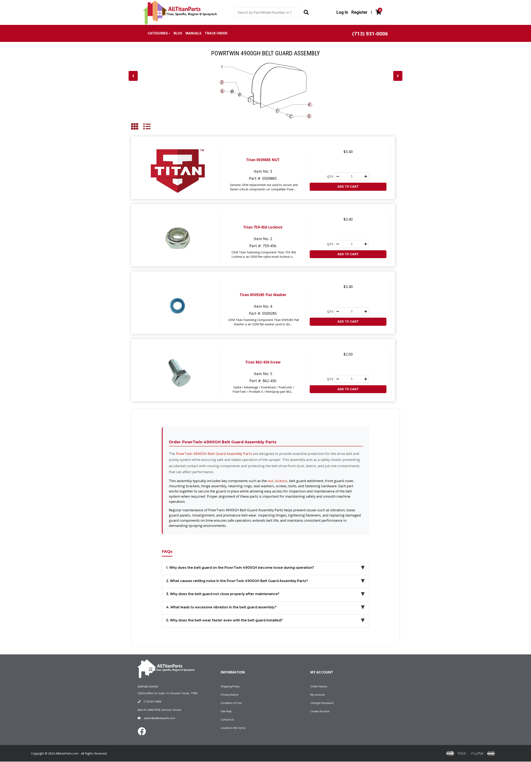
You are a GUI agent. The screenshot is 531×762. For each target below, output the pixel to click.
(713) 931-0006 (152, 701)
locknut (281, 480)
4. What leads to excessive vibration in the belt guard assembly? (221, 607)
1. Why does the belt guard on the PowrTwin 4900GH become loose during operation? (240, 568)
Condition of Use (231, 703)
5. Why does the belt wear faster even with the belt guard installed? (224, 620)
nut (270, 480)
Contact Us (227, 719)
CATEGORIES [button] (158, 33)
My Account (317, 694)
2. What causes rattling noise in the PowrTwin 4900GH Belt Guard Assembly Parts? (237, 581)
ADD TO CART (348, 186)
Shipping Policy (230, 686)
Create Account (319, 711)
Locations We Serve (233, 728)
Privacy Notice (229, 694)
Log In (342, 12)
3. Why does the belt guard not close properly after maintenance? (222, 594)
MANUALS (193, 33)
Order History (318, 686)
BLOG (178, 33)
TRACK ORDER (216, 33)
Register (359, 12)
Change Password (321, 703)
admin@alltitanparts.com (159, 718)
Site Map (226, 711)
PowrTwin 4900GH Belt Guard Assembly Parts (214, 453)
